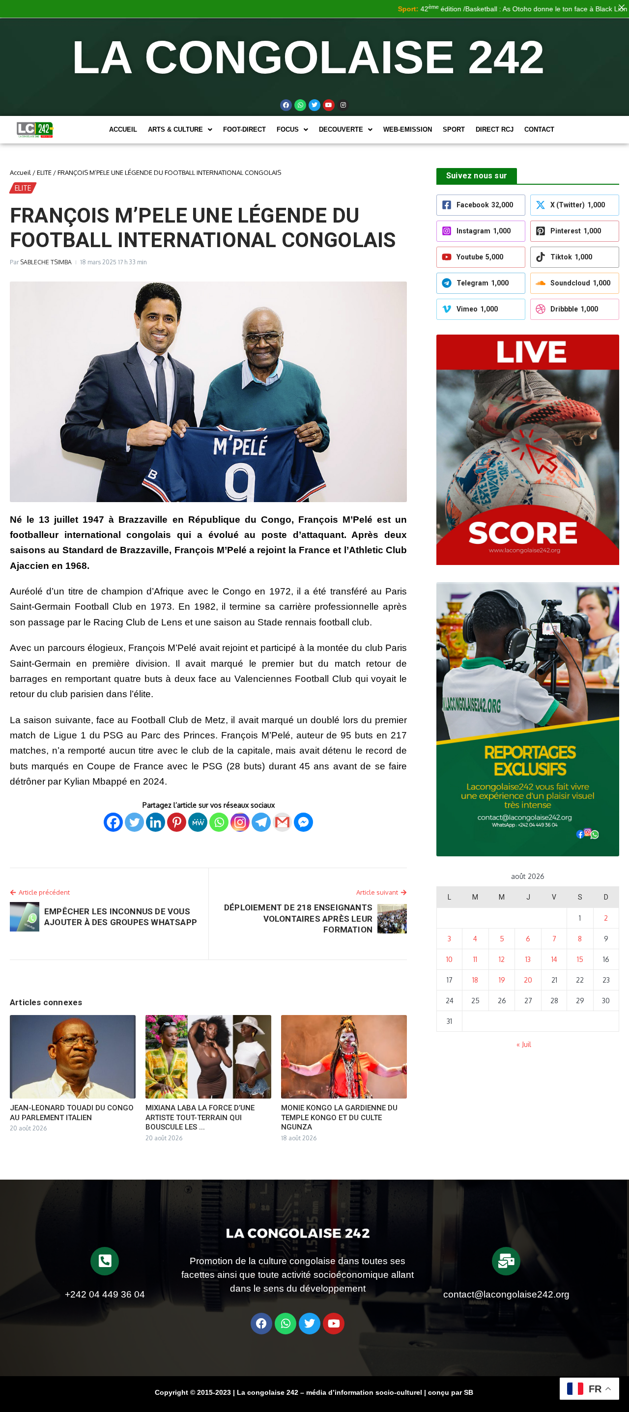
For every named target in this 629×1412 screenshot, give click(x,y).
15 (580, 959)
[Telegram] (261, 822)
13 (528, 959)
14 (554, 959)
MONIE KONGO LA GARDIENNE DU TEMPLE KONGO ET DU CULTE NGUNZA (339, 1117)
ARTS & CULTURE (175, 129)
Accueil (123, 129)
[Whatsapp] (300, 105)
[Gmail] (282, 822)
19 (502, 980)
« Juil (523, 1044)
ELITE (44, 172)
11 (475, 959)
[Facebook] (286, 105)
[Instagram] (240, 822)
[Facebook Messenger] (303, 822)
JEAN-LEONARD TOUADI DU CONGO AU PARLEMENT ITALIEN (72, 1112)
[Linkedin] (155, 822)
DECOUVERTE (341, 129)
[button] (180, 129)
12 (502, 959)
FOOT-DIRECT (244, 129)
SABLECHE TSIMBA (46, 262)
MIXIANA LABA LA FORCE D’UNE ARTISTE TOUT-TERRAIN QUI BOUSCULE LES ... (200, 1117)
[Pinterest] (176, 822)
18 (475, 980)
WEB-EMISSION (407, 129)
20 (528, 980)
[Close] (621, 7)
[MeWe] (197, 822)
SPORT (454, 129)
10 (449, 959)
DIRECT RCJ (495, 129)
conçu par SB (450, 1392)
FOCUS (288, 129)
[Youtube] (329, 105)
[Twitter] (314, 105)
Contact (539, 129)
